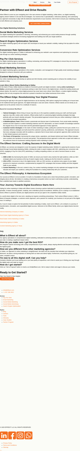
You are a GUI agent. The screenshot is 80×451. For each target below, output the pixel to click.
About (35, 2)
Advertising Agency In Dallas (9, 222)
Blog (49, 2)
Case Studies (57, 2)
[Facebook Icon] (12, 439)
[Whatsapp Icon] (28, 439)
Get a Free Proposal (7, 278)
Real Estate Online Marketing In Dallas (12, 219)
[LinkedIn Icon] (4, 439)
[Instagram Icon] (20, 439)
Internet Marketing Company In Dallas (12, 211)
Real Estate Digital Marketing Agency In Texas (14, 215)
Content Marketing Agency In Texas (11, 226)
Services (42, 2)
